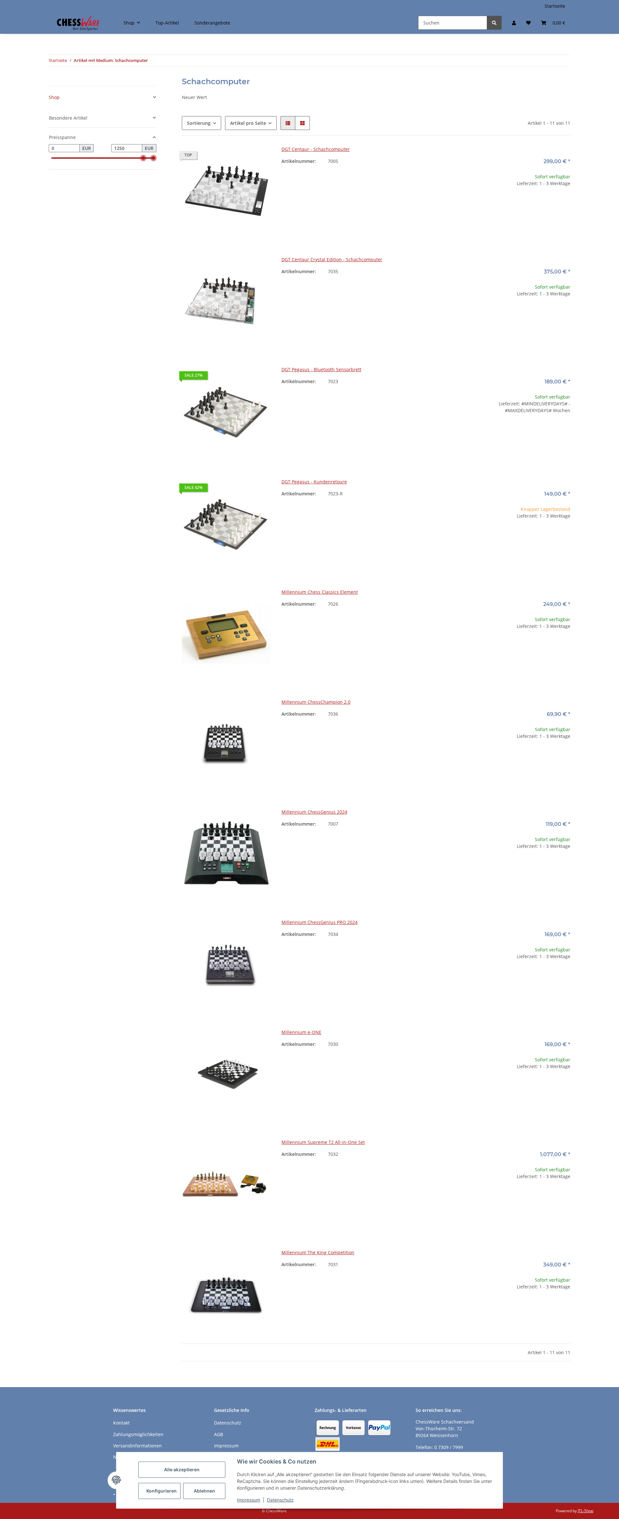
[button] (514, 23)
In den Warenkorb (525, 224)
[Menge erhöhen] (565, 204)
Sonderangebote (212, 23)
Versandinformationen (137, 1446)
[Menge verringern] (486, 204)
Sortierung (199, 123)
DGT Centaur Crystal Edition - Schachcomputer (331, 259)
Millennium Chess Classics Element (319, 592)
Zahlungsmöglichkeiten (138, 1434)
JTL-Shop (585, 1511)
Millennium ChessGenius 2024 (314, 812)
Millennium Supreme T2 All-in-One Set (323, 1142)
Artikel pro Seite (248, 123)
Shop (54, 97)
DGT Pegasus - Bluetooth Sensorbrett (321, 369)
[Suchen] (494, 23)
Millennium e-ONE (301, 1032)
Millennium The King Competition (317, 1252)
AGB (218, 1434)
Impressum (248, 1500)
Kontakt (121, 1423)
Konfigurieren (161, 1491)
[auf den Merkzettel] (260, 157)
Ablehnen (204, 1491)
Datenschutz (280, 1500)
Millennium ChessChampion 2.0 (315, 702)
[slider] (143, 158)
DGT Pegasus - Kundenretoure (314, 482)
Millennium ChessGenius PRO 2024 (319, 922)
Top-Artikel (167, 23)
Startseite (555, 6)
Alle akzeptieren (182, 1469)
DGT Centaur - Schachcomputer (315, 149)
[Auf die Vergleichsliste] (243, 157)
